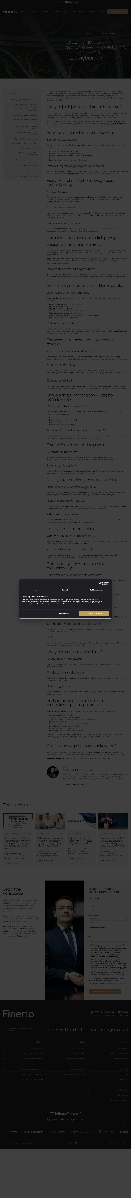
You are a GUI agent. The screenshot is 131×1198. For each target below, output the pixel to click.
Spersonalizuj (64, 613)
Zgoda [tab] (35, 590)
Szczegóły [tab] (65, 590)
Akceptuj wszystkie (95, 613)
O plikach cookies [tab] (96, 590)
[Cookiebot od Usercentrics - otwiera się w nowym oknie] (100, 583)
